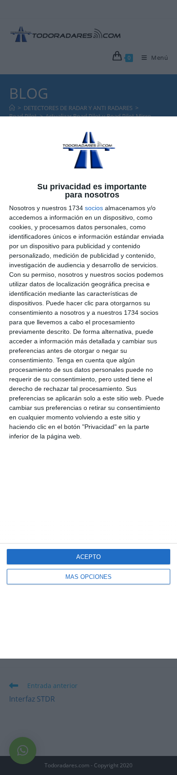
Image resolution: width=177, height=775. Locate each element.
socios (94, 208)
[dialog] (88, 387)
